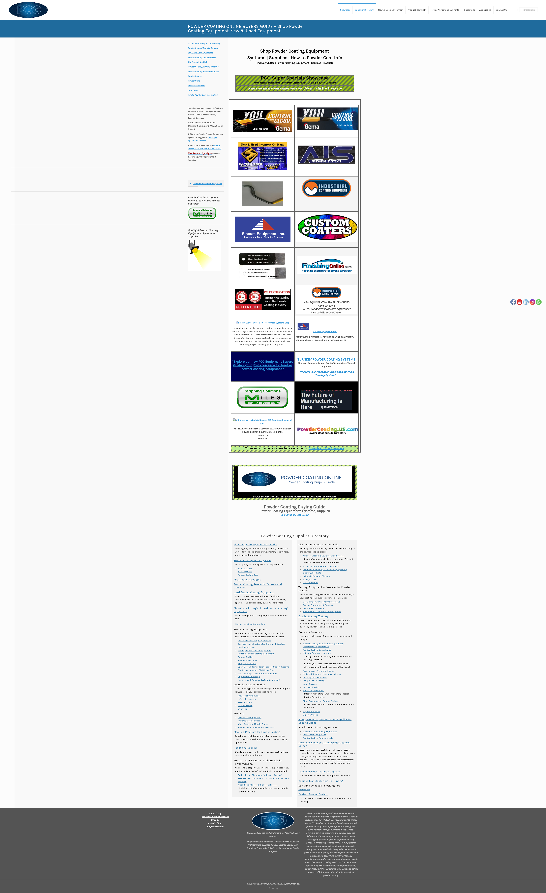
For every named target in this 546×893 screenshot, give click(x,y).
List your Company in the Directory (204, 43)
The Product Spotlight (247, 579)
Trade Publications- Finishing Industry (322, 674)
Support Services (311, 711)
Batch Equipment (246, 647)
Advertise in (326, 448)
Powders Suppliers (196, 85)
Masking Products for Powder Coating (257, 732)
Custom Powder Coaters (313, 794)
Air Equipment (310, 579)
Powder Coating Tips (248, 575)
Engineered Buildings (249, 676)
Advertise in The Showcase (323, 88)
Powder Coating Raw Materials (318, 738)
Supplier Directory (215, 826)
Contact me (304, 789)
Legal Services (310, 684)
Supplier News (245, 568)
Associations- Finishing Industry (319, 671)
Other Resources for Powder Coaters (320, 701)
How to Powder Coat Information (203, 95)
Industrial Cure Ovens (249, 695)
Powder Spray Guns (247, 660)
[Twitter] (272, 888)
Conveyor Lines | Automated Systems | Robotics (261, 644)
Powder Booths (245, 657)
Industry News (215, 823)
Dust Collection (310, 582)
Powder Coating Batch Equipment (203, 71)
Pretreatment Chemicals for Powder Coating (260, 775)
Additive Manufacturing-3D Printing (320, 781)
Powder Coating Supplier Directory (204, 48)
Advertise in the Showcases (215, 816)
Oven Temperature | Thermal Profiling (321, 601)
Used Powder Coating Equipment (254, 592)
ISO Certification (311, 687)
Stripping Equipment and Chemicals (321, 566)
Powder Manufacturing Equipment (320, 731)
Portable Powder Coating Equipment (256, 653)
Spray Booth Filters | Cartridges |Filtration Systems (263, 667)
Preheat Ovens (245, 702)
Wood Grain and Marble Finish (253, 724)
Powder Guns (194, 81)
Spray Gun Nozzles (247, 663)
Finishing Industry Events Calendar (255, 544)
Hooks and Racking (246, 747)
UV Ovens (242, 709)
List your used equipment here (250, 624)
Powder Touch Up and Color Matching (256, 727)
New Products (245, 571)
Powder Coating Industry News (252, 560)
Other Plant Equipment (314, 734)
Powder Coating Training (313, 616)
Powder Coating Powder (249, 717)
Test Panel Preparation (314, 608)
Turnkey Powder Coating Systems (254, 650)
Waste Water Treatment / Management (322, 611)
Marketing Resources (313, 690)
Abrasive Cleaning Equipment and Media (323, 555)
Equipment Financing (313, 680)
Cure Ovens (193, 90)
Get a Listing (215, 813)
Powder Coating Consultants (317, 650)
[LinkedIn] (276, 888)
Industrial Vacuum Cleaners (316, 576)
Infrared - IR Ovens (247, 699)
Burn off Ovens (245, 705)
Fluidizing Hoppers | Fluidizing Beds (256, 670)
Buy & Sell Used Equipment (200, 53)
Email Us (215, 820)
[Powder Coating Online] (273, 821)
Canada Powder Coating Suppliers (319, 771)
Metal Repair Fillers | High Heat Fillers (257, 785)
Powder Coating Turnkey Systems (203, 67)
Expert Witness (310, 715)
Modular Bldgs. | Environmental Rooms (257, 673)
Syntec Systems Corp (278, 322)
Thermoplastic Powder (249, 720)
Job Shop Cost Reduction (315, 677)
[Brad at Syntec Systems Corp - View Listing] (252, 322)
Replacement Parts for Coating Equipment (259, 680)
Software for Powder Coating (317, 653)
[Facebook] (269, 888)
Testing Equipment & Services (318, 605)
